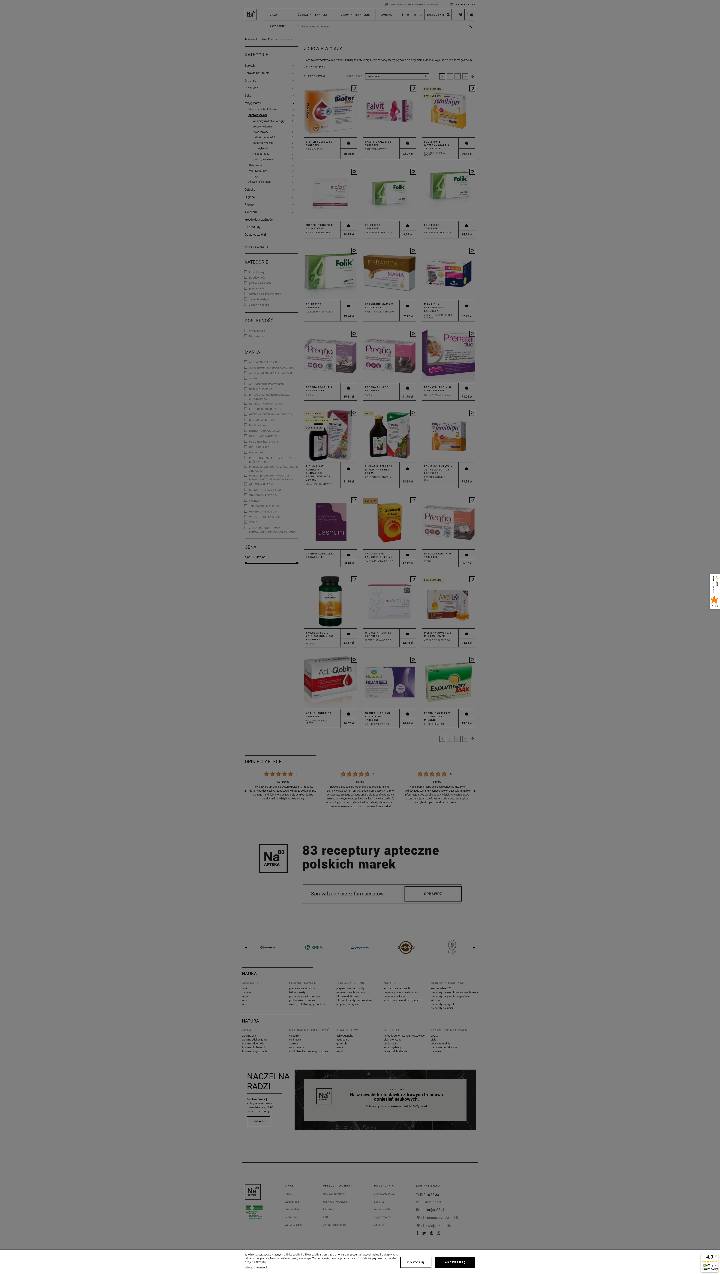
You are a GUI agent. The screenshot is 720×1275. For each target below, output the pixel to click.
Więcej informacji (256, 1267)
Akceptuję (455, 1262)
